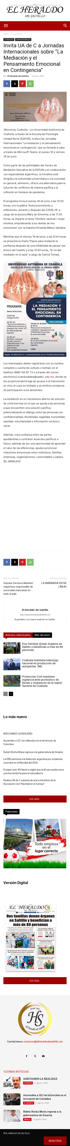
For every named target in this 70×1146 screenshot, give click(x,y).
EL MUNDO (28, 1103)
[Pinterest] (22, 83)
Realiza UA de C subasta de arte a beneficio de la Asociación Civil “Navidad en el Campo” (29, 782)
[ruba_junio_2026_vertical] (34, 867)
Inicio (5, 34)
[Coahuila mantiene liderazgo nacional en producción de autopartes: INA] (11, 664)
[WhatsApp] (30, 83)
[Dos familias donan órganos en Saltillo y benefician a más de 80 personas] (11, 648)
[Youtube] (43, 1056)
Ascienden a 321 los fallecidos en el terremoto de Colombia (29, 742)
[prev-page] (5, 694)
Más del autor (42, 635)
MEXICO (27, 1119)
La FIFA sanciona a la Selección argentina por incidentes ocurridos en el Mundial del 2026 (33, 761)
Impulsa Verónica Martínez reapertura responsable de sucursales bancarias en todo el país (18, 588)
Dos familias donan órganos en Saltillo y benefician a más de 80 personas (42, 647)
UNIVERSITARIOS (23, 39)
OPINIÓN (28, 1083)
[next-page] (11, 694)
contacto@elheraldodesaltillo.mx (43, 1041)
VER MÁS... (35, 799)
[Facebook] (6, 83)
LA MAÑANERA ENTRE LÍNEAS (54, 585)
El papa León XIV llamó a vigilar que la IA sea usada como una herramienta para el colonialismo (33, 771)
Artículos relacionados (18, 635)
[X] (14, 83)
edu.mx (49, 376)
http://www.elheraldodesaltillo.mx (35, 615)
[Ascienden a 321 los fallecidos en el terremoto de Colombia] (11, 1099)
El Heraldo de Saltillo (18, 76)
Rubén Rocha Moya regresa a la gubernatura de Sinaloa (33, 752)
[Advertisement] (35, 512)
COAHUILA (17, 34)
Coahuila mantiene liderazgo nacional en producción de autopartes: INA (40, 663)
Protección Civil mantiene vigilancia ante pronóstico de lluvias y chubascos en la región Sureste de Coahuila (42, 681)
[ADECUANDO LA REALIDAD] (11, 1083)
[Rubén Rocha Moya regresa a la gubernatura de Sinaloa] (11, 1116)
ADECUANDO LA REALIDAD (17, 733)
